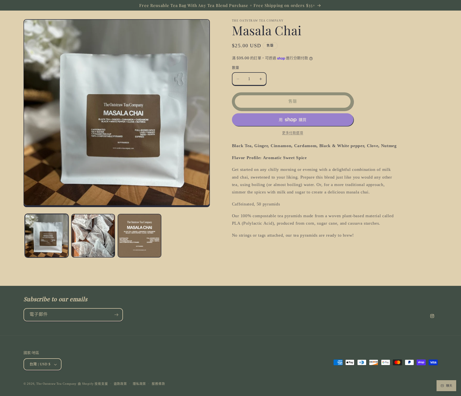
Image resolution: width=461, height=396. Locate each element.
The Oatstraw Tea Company (56, 383)
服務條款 (158, 383)
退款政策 (120, 383)
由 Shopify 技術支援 (93, 383)
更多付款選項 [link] (292, 133)
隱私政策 (139, 383)
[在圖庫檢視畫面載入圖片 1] (46, 236)
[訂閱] (116, 315)
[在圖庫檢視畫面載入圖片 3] (139, 236)
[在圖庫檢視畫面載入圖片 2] (93, 236)
